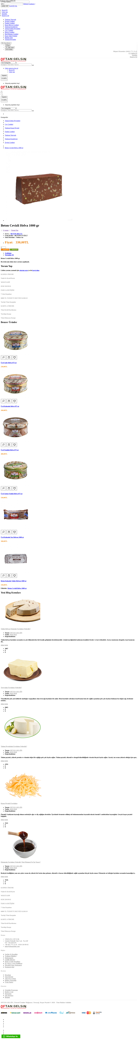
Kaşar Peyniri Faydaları (9, 803)
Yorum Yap (14, 230)
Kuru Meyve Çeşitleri (12, 25)
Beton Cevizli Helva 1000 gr (14, 148)
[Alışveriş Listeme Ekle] (14, 357)
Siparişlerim (9, 977)
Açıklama (8, 253)
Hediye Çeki (9, 992)
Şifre (2, 4)
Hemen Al (14, 249)
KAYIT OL (13, 6)
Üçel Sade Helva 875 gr (9, 363)
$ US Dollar (9, 49)
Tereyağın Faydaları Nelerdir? (11, 687)
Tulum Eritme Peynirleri (12, 28)
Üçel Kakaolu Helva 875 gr (10, 406)
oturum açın (23, 270)
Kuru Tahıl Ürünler (11, 36)
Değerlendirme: (10, 636)
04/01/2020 (13, 868)
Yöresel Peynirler (10, 39)
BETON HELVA (16, 234)
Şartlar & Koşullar (11, 954)
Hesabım (8, 975)
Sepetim (4, 14)
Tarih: (7, 634)
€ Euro (8, 45)
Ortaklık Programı (11, 990)
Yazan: (7, 633)
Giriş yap (5, 12)
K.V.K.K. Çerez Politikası (13, 963)
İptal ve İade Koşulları (12, 961)
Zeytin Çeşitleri (10, 21)
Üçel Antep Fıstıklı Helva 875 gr (12, 494)
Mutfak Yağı (9, 38)
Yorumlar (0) (9, 255)
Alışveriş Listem (10, 978)
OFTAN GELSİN (16, 633)
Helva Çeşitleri (9, 32)
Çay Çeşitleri (9, 30)
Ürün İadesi (9, 982)
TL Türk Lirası (10, 47)
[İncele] (3, 357)
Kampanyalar (9, 967)
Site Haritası (9, 995)
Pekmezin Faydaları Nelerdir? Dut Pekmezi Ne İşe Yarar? (21, 862)
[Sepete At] (9, 357)
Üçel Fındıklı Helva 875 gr (10, 450)
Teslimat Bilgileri (10, 956)
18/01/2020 (13, 693)
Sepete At (5, 249)
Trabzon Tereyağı (10, 19)
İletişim (7, 997)
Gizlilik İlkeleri (10, 960)
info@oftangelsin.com (12, 946)
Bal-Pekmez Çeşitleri (11, 34)
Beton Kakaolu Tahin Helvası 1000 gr (13, 581)
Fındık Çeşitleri (10, 23)
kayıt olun (35, 270)
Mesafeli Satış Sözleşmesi (13, 965)
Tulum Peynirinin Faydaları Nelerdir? (14, 746)
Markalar (8, 994)
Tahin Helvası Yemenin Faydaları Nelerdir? (16, 629)
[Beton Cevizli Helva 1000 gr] (40, 220)
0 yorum (5, 230)
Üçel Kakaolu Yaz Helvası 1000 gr (12, 537)
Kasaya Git (5, 15)
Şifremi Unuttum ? (29, 4)
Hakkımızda (9, 958)
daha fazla (4, 645)
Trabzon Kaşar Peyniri (12, 128)
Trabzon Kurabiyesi (11, 27)
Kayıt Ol (4, 10)
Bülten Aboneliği (10, 980)
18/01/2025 (13, 634)
